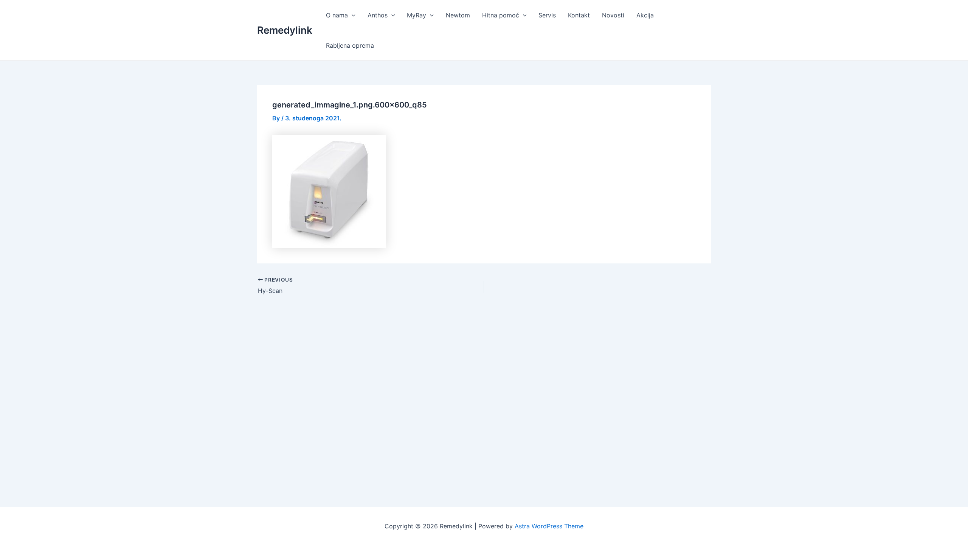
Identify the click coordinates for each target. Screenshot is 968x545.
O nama (337, 15)
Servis (547, 15)
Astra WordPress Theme (549, 526)
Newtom (458, 15)
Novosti (613, 15)
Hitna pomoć (500, 15)
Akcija (645, 15)
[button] (351, 15)
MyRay (416, 15)
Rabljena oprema (350, 45)
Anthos (378, 15)
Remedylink (284, 30)
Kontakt (579, 15)
